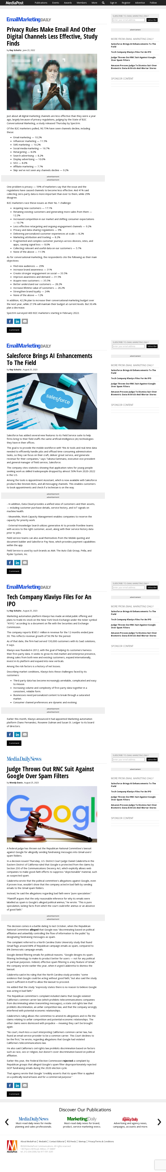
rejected (68, 1060)
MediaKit (43, 1141)
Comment (14, 329)
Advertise (140, 2)
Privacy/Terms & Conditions (101, 1141)
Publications (41, 2)
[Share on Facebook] (10, 321)
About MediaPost (28, 1141)
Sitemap (82, 1141)
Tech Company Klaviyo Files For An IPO (131, 52)
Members (82, 2)
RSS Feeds (71, 1141)
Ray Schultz (15, 50)
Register (126, 2)
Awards (68, 2)
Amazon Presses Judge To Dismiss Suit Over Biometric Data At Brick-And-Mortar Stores (134, 67)
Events (55, 2)
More (94, 2)
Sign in (113, 2)
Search (103, 3)
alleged (34, 929)
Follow (153, 2)
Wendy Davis (16, 782)
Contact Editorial (57, 1141)
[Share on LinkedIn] (17, 321)
